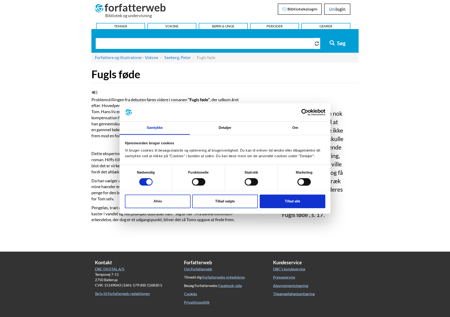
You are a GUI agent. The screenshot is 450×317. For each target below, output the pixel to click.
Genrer (325, 26)
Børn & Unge (223, 26)
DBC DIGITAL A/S (109, 269)
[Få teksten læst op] (94, 93)
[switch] (198, 182)
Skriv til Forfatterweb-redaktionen (122, 293)
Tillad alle (292, 201)
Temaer (120, 26)
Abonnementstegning (290, 285)
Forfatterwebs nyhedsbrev (223, 277)
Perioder (274, 26)
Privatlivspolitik (197, 302)
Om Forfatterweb (198, 269)
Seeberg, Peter (177, 57)
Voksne (172, 26)
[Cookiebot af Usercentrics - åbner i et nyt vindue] (304, 112)
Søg (340, 43)
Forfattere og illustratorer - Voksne (126, 57)
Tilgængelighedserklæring (294, 293)
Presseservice (284, 277)
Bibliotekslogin (300, 9)
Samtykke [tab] (155, 128)
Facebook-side (230, 285)
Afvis (158, 201)
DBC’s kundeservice (289, 269)
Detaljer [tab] (225, 128)
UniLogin (337, 9)
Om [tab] (295, 128)
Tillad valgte (225, 201)
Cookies (190, 293)
